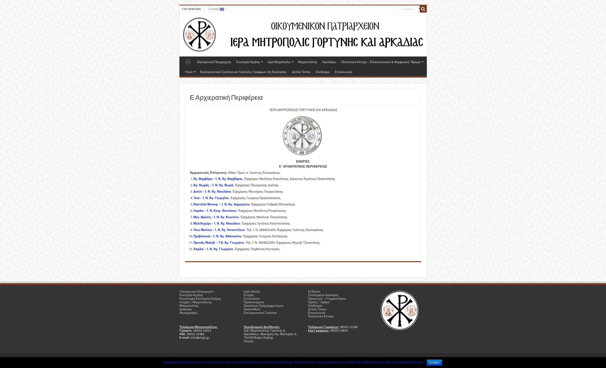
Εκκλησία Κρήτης (248, 62)
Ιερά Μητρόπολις (278, 62)
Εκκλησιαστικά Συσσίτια (260, 313)
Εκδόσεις (314, 291)
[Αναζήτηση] (423, 9)
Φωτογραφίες (188, 313)
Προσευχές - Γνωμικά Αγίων (327, 298)
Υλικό (188, 72)
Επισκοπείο (252, 298)
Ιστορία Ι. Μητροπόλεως (195, 302)
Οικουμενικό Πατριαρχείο (214, 62)
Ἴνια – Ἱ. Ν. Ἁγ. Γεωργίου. (211, 198)
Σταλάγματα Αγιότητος (323, 295)
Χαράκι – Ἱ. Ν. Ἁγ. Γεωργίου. (213, 249)
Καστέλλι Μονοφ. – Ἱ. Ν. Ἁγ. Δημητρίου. (221, 204)
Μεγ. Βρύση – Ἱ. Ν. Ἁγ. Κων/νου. (216, 217)
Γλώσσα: (214, 9)
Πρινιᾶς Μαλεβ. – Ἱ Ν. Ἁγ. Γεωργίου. (219, 242)
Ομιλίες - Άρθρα (319, 302)
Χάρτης (249, 341)
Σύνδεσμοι (323, 72)
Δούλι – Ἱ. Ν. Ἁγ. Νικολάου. (212, 191)
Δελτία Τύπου (301, 72)
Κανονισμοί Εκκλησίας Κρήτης (200, 298)
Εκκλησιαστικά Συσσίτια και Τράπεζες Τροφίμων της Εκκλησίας (243, 72)
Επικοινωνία (343, 72)
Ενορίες (249, 295)
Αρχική (188, 61)
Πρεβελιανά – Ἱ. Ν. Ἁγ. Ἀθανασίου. (217, 236)
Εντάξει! (434, 362)
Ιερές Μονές (252, 291)
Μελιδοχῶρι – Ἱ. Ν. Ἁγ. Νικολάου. (217, 223)
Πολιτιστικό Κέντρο (321, 316)
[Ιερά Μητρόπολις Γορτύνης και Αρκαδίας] (303, 33)
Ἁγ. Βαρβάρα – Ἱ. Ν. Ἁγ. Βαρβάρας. (218, 179)
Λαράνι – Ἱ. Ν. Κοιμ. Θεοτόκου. (215, 210)
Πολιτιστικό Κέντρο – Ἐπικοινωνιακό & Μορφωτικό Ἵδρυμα (380, 62)
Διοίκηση (185, 309)
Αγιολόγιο (329, 62)
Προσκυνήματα (254, 302)
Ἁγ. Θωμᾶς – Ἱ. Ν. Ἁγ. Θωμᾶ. (213, 185)
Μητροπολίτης (307, 62)
